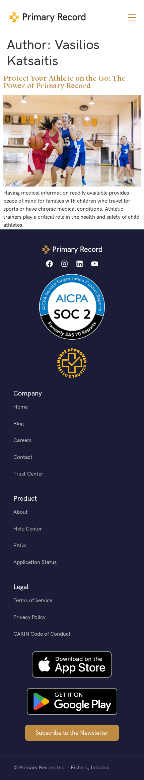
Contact (22, 457)
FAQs (19, 546)
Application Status (35, 562)
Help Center (27, 529)
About (20, 512)
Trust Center (28, 474)
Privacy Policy (29, 617)
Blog (18, 424)
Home (20, 407)
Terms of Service (32, 600)
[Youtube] (94, 263)
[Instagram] (64, 263)
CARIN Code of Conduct (42, 634)
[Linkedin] (79, 263)
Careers (22, 440)
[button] (132, 17)
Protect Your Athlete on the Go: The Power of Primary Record (64, 82)
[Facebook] (49, 263)
